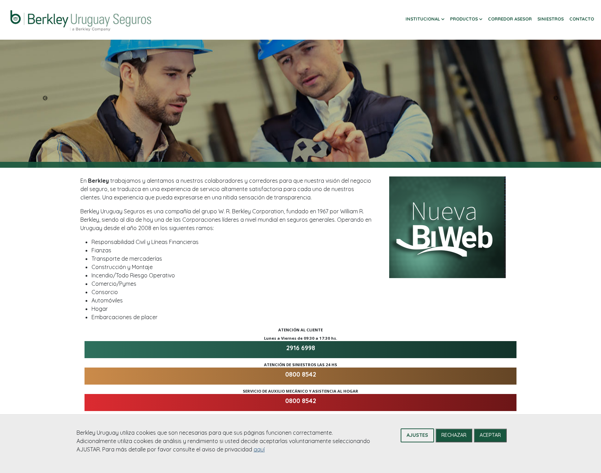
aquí (259, 449)
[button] (425, 19)
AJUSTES (417, 435)
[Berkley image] (80, 20)
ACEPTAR (490, 435)
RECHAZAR (453, 435)
